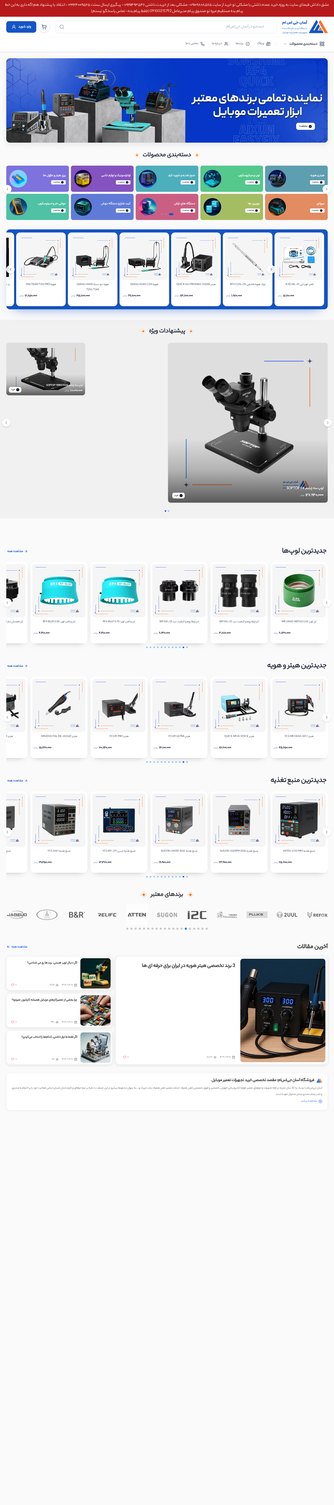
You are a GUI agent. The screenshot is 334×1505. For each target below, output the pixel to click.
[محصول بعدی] (271, 269)
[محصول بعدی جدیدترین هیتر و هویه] (327, 717)
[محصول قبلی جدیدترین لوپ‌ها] (7, 602)
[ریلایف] (106, 914)
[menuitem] (304, 44)
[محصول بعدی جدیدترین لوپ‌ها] (327, 602)
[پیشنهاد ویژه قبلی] (6, 423)
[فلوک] (257, 914)
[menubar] (304, 44)
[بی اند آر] (76, 914)
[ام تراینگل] (227, 914)
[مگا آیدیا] (46, 914)
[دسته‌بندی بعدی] (327, 189)
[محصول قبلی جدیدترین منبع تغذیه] (7, 832)
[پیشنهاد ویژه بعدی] (328, 423)
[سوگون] (167, 914)
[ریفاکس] (317, 914)
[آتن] (137, 914)
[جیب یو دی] (16, 914)
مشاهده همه (15, 551)
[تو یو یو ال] (287, 914)
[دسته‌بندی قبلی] (7, 189)
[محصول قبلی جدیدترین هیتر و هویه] (7, 717)
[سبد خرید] (44, 27)
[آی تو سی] (197, 914)
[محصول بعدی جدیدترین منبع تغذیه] (327, 832)
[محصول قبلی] (10, 269)
